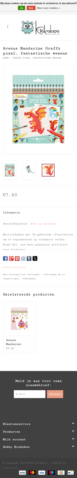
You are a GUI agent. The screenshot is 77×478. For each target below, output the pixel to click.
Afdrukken (29, 278)
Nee (31, 8)
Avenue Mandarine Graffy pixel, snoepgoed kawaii (19, 342)
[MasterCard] (32, 472)
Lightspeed (10, 467)
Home (6, 58)
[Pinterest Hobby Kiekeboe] (38, 406)
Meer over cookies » (48, 8)
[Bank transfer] (22, 472)
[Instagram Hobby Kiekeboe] (46, 406)
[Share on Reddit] (23, 258)
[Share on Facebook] (5, 258)
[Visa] (42, 472)
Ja (21, 8)
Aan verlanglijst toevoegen (22, 274)
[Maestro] (51, 472)
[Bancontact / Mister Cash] (70, 472)
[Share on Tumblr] (29, 258)
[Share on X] (35, 258)
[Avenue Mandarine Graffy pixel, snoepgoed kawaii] (19, 319)
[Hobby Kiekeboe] (46, 27)
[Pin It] (17, 258)
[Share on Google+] (11, 258)
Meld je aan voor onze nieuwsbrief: (38, 383)
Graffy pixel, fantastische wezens (37, 58)
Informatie (11, 212)
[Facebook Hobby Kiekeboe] (30, 406)
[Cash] (61, 472)
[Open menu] (7, 26)
